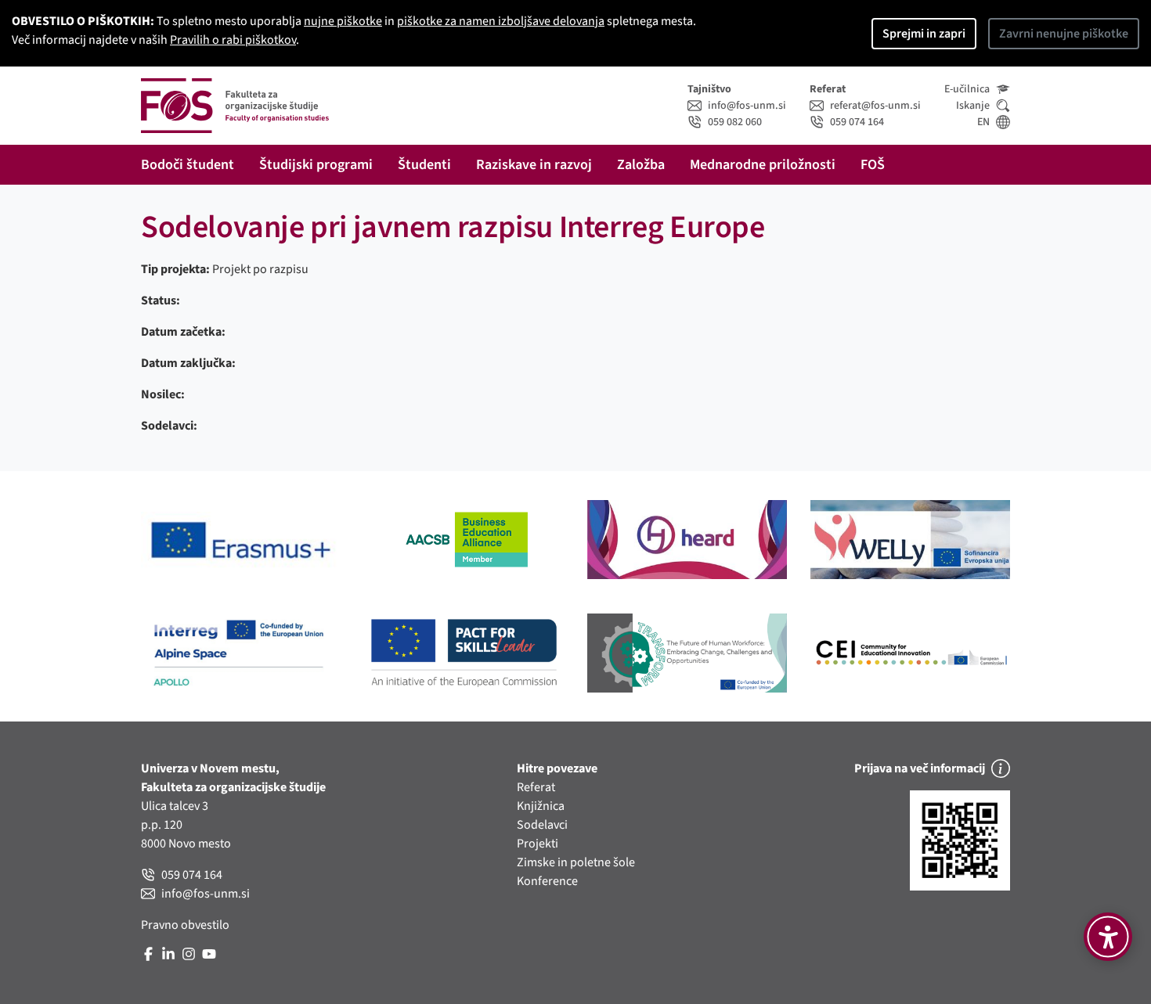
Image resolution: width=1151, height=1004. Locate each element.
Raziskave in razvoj (534, 165)
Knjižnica (541, 806)
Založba (641, 165)
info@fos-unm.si (747, 105)
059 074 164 (857, 122)
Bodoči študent (187, 165)
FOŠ (873, 165)
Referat (536, 787)
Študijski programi (316, 165)
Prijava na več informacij (919, 768)
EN (983, 122)
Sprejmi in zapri (923, 33)
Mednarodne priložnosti (762, 165)
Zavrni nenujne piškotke (1063, 33)
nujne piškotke (343, 21)
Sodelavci (542, 824)
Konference (547, 881)
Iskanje (973, 105)
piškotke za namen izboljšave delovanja (500, 21)
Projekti (537, 843)
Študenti (424, 165)
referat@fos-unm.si (875, 105)
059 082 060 (735, 122)
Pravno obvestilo (185, 925)
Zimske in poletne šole (576, 862)
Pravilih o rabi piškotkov (233, 40)
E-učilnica (967, 89)
